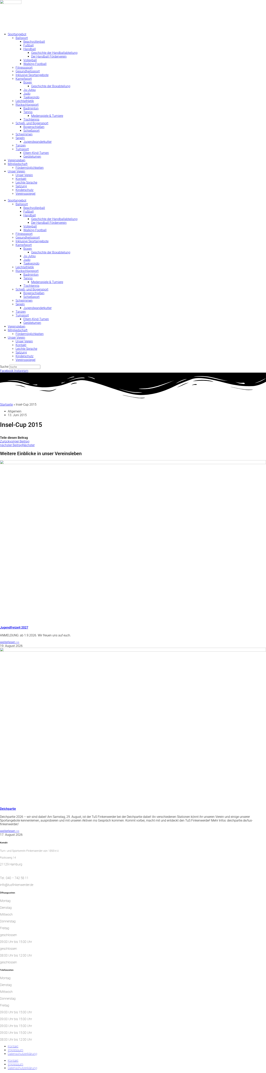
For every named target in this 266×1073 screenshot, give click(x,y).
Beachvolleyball (34, 42)
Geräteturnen (32, 156)
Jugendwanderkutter (37, 142)
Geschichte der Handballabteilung (54, 53)
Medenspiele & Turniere (47, 116)
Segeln (20, 138)
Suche (4, 367)
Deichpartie (8, 809)
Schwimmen (24, 134)
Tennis (28, 112)
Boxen (27, 82)
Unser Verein (16, 171)
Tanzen (21, 145)
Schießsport (31, 130)
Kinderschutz (24, 190)
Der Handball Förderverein (49, 56)
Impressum (15, 1050)
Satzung (21, 186)
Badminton (31, 108)
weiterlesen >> (9, 642)
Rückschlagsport (27, 105)
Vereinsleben (16, 160)
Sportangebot (17, 34)
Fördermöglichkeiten (30, 168)
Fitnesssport (24, 67)
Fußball (28, 45)
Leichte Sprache (26, 182)
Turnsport (22, 149)
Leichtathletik (25, 101)
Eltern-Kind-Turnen (36, 153)
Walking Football (35, 64)
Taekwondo (31, 97)
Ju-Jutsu (29, 90)
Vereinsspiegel (25, 193)
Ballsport (22, 38)
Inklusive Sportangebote (32, 75)
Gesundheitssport (28, 71)
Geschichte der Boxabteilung (50, 86)
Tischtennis (31, 119)
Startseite (6, 404)
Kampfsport (24, 79)
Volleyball (30, 60)
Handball (29, 49)
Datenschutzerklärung (22, 1054)
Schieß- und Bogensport (32, 123)
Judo (26, 93)
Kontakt (21, 179)
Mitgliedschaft (17, 164)
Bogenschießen (33, 127)
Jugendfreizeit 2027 (14, 627)
